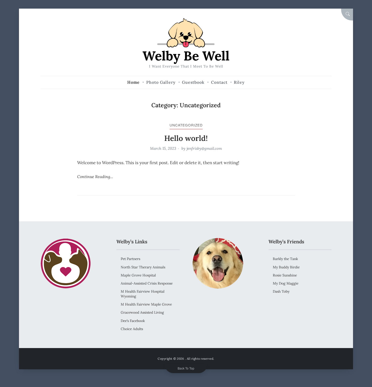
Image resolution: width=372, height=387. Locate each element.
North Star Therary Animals (143, 267)
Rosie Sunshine (285, 275)
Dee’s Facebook (133, 320)
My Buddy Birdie (286, 267)
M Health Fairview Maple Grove (146, 304)
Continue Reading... (95, 176)
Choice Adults (132, 329)
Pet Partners (130, 258)
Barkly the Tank (285, 258)
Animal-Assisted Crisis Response (147, 283)
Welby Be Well (186, 56)
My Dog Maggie (285, 283)
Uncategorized (186, 124)
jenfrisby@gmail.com (204, 148)
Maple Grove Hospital (138, 275)
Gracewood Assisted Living (142, 312)
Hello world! (186, 138)
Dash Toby (281, 291)
